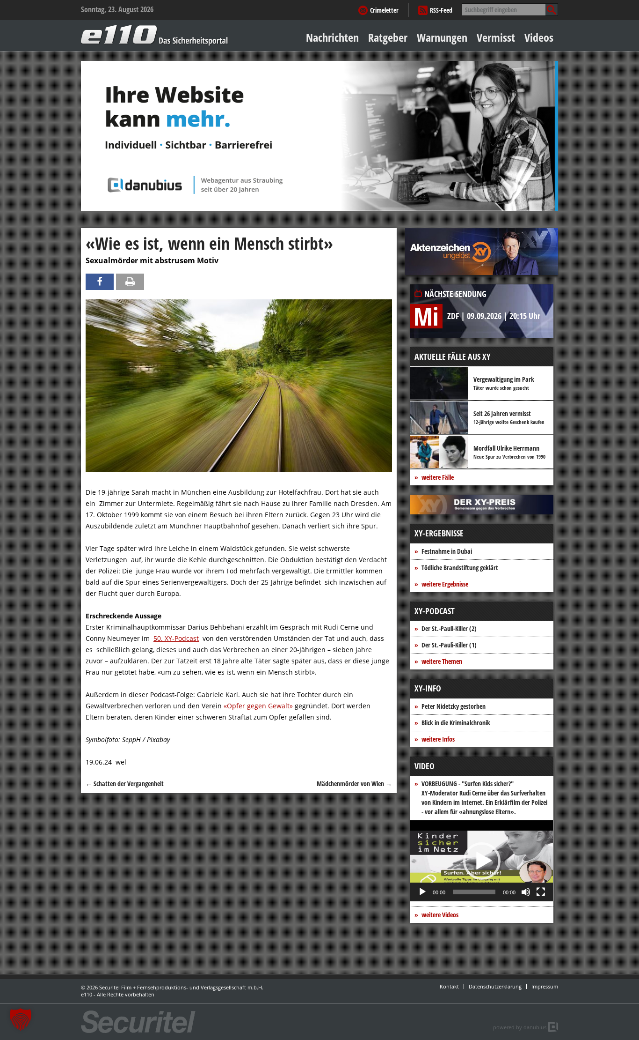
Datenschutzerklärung (495, 986)
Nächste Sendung (455, 293)
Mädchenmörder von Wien (354, 783)
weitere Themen (441, 661)
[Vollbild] (540, 892)
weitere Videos (439, 914)
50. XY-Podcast (176, 638)
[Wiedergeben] (422, 892)
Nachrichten (332, 37)
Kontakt (449, 986)
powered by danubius (519, 1027)
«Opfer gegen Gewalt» (258, 705)
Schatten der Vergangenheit (125, 783)
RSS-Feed (441, 10)
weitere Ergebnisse (444, 583)
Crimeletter (384, 10)
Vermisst (496, 37)
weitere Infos (438, 739)
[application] (481, 860)
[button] (482, 861)
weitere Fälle (437, 477)
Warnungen (442, 37)
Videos (538, 37)
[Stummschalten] (525, 892)
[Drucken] (130, 282)
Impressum (544, 986)
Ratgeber (387, 37)
